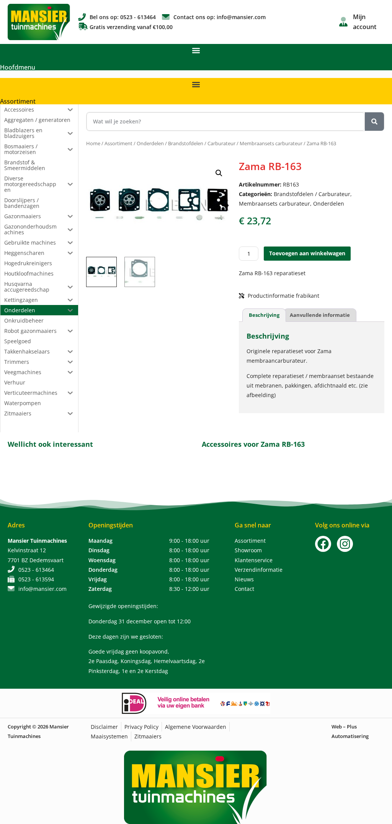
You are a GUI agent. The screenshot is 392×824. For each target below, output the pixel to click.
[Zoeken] (374, 121)
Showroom (248, 550)
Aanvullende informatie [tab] (320, 314)
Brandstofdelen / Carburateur (201, 143)
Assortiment (18, 101)
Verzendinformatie (259, 569)
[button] (196, 50)
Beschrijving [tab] (264, 314)
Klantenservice (254, 560)
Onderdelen (150, 143)
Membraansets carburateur (271, 143)
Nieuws (244, 579)
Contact (244, 588)
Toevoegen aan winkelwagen (307, 253)
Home (93, 143)
